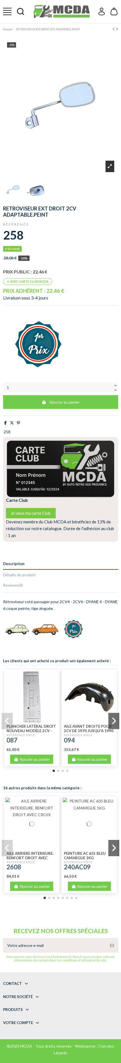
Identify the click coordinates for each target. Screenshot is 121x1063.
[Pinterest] (18, 422)
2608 (13, 867)
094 (69, 740)
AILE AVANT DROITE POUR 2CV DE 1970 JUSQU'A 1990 (88, 728)
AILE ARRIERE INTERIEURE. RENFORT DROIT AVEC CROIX (29, 858)
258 (7, 431)
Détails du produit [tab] (19, 575)
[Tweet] (12, 422)
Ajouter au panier (64, 402)
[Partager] (5, 422)
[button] (54, 771)
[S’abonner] (112, 945)
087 (11, 740)
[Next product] (117, 29)
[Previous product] (114, 29)
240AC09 (77, 867)
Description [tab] (13, 563)
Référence (16, 224)
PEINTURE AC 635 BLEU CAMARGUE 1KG (85, 855)
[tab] (60, 586)
